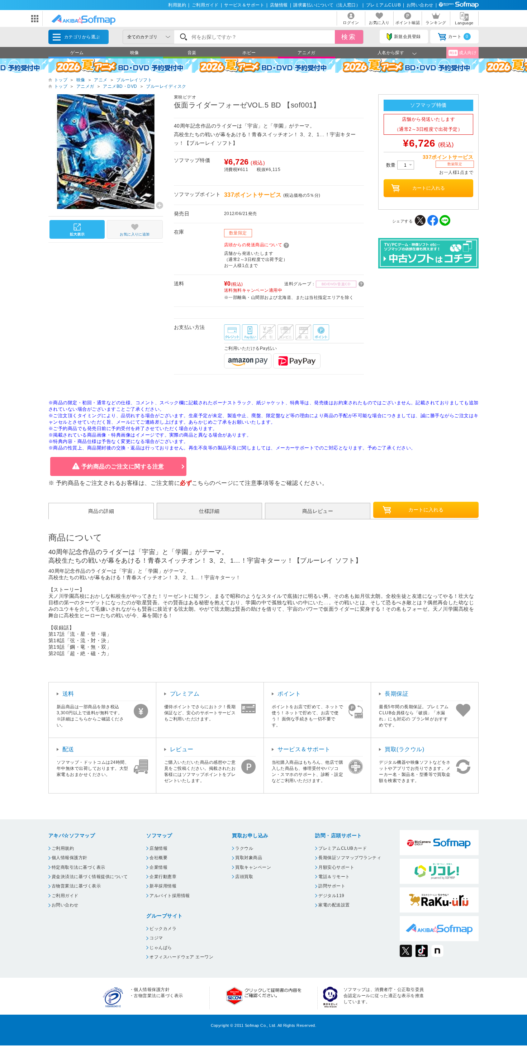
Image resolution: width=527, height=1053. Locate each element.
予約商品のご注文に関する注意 (122, 466)
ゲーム (77, 52)
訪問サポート (331, 885)
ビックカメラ (162, 928)
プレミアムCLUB (383, 5)
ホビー (249, 52)
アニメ (100, 79)
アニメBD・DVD (120, 86)
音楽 (191, 52)
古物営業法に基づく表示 (76, 885)
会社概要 (158, 857)
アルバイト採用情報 (169, 895)
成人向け (463, 52)
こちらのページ (212, 483)
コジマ (156, 937)
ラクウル (244, 848)
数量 (391, 165)
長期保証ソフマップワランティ (349, 857)
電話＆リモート (334, 876)
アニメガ (306, 52)
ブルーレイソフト (134, 79)
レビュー (182, 749)
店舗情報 (279, 5)
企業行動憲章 (162, 876)
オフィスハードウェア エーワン (181, 956)
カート (458, 36)
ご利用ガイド (205, 5)
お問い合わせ (420, 5)
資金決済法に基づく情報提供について (90, 876)
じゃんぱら (160, 947)
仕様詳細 (209, 511)
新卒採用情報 (162, 885)
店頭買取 (244, 876)
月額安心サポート (336, 867)
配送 (68, 749)
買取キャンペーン (253, 867)
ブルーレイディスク (166, 86)
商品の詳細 (101, 511)
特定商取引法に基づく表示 (78, 867)
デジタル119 (331, 895)
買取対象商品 (248, 857)
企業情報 (158, 867)
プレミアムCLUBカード (342, 848)
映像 (134, 52)
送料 (68, 694)
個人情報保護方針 (69, 857)
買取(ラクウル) (404, 749)
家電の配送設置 (334, 904)
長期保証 (396, 694)
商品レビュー (317, 511)
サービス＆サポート (244, 5)
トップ (60, 79)
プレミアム (184, 694)
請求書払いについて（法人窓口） (326, 5)
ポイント (289, 694)
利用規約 (177, 5)
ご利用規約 (63, 848)
